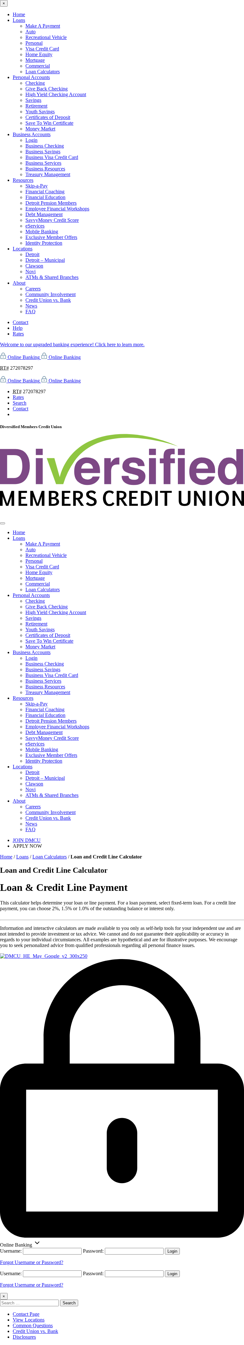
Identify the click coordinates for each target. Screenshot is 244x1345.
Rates (18, 333)
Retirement (36, 106)
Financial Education (45, 197)
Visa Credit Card (42, 48)
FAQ (30, 311)
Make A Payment (42, 26)
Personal (34, 43)
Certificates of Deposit (47, 117)
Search (19, 403)
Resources (23, 180)
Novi (30, 271)
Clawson (34, 265)
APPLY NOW (27, 846)
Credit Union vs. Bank (48, 300)
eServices (34, 226)
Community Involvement (50, 294)
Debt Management (44, 214)
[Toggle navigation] (2, 523)
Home (19, 14)
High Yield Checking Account (55, 94)
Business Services (43, 163)
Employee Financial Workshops (57, 208)
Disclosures (24, 1337)
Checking (35, 83)
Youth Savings (40, 111)
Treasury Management (47, 174)
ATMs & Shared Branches (51, 277)
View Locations (28, 1319)
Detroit (32, 254)
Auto (30, 31)
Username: (11, 1251)
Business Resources (45, 168)
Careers (33, 288)
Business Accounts (32, 134)
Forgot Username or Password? (31, 1262)
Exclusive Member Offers (51, 237)
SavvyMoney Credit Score (52, 220)
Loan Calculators (42, 71)
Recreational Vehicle (46, 37)
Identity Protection (43, 243)
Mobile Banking (41, 231)
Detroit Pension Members (51, 203)
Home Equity (38, 54)
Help (18, 328)
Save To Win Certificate (49, 123)
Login (31, 140)
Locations (22, 248)
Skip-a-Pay (36, 186)
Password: (93, 1251)
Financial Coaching (44, 191)
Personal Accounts (31, 77)
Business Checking (44, 146)
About (19, 283)
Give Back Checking (46, 88)
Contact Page (26, 1314)
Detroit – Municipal (45, 260)
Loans (19, 20)
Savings (33, 100)
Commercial (37, 66)
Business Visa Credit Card (51, 157)
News (31, 305)
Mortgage (35, 60)
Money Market (40, 128)
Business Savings (42, 151)
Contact (20, 322)
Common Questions (33, 1325)
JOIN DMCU (27, 840)
